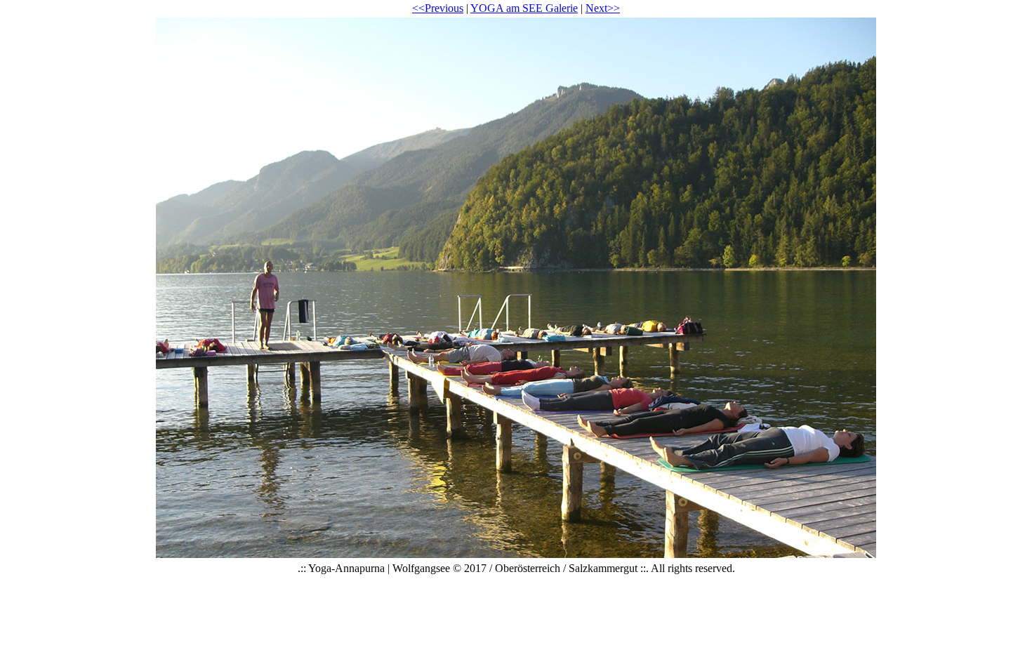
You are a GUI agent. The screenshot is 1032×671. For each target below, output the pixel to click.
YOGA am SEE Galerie (524, 8)
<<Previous (437, 8)
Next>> (603, 8)
